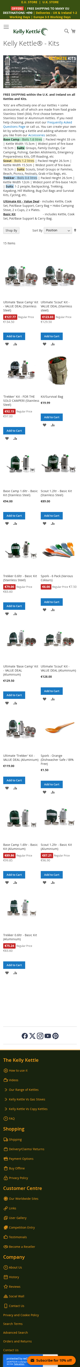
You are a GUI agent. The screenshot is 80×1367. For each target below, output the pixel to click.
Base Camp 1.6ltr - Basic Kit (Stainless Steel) (20, 493)
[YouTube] (48, 1036)
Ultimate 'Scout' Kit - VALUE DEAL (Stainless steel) (56, 306)
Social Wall (16, 1296)
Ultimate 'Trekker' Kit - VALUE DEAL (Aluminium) (20, 758)
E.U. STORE (29, 2)
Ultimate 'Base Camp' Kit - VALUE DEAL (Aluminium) (20, 670)
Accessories (36, 135)
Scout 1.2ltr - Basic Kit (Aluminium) (56, 847)
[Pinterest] (55, 1036)
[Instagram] (40, 1036)
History (14, 1277)
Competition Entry (22, 1227)
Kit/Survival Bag (52, 397)
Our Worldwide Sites (23, 1199)
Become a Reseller (22, 1247)
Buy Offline (17, 1168)
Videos (13, 1080)
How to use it (18, 1070)
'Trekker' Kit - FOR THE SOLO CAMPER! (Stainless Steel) (21, 401)
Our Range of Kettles (24, 1090)
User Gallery (17, 1218)
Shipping (15, 1139)
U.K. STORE (50, 2)
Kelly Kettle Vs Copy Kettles (28, 1109)
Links (12, 1208)
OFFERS (18, 8)
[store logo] (31, 31)
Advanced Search (15, 1332)
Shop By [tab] (11, 230)
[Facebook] (25, 1036)
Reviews (14, 1287)
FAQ (12, 1118)
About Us (15, 1267)
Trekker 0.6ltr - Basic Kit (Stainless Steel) (20, 578)
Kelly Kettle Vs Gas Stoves (27, 1099)
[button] (7, 344)
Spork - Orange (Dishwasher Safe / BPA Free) (57, 760)
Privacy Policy (18, 1178)
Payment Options (21, 1159)
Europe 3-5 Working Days (52, 17)
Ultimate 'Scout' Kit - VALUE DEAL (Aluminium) (58, 668)
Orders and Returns (17, 1341)
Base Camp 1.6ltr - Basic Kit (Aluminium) (20, 847)
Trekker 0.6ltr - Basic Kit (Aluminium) (20, 937)
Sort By (37, 230)
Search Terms (13, 1324)
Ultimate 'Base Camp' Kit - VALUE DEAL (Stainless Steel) (20, 306)
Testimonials (18, 1237)
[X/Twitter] (32, 1036)
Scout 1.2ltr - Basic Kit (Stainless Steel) (56, 493)
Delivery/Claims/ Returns (26, 1149)
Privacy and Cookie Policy (21, 1315)
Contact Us (16, 1306)
